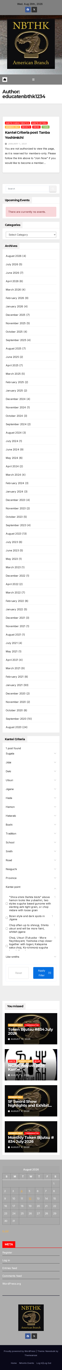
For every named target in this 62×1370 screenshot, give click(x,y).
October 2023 (14, 516)
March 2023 (13, 567)
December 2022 (15, 575)
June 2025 (12, 356)
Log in (6, 1260)
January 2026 (14, 306)
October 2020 (14, 710)
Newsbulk (50, 1351)
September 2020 (16, 718)
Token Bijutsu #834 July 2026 (30, 1031)
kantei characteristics (17, 123)
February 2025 (15, 382)
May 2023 (12, 558)
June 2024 (12, 449)
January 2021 (14, 685)
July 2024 (12, 441)
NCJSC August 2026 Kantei (26, 1067)
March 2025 (13, 373)
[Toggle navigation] (33, 79)
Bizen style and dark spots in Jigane (27, 917)
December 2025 (15, 314)
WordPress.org (11, 1283)
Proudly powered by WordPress (20, 1351)
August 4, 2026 (20, 1075)
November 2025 (16, 323)
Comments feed (12, 1275)
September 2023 (16, 525)
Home (14, 1363)
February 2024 (15, 483)
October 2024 (14, 415)
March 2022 (13, 592)
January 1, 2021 (17, 144)
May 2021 (12, 651)
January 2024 (14, 491)
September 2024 (16, 424)
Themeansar (30, 1355)
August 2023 (13, 533)
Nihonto (26, 127)
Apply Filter (44, 973)
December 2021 (15, 617)
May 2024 (12, 457)
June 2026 (12, 272)
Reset (18, 973)
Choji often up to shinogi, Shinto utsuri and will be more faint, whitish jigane (29, 928)
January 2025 (14, 390)
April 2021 (12, 659)
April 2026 (12, 281)
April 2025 (12, 365)
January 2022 (14, 609)
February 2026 (15, 298)
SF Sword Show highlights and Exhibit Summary (28, 1105)
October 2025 (14, 331)
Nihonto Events (26, 1363)
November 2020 (16, 701)
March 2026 (13, 289)
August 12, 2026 (21, 1039)
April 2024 (12, 466)
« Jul (5, 1231)
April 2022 (12, 584)
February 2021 (15, 676)
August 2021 (13, 634)
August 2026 (13, 256)
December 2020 (16, 693)
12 (30, 1198)
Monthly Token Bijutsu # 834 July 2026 (31, 1139)
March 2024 (13, 474)
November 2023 (16, 508)
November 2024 (16, 407)
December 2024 (16, 399)
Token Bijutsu (32, 1025)
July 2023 (12, 542)
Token (45, 127)
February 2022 (15, 601)
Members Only (12, 127)
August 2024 (14, 432)
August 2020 (13, 727)
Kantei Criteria (39, 123)
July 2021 (12, 643)
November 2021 (15, 626)
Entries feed (9, 1268)
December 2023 (15, 500)
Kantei (12, 1061)
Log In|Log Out (44, 1363)
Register (7, 1252)
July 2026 (12, 264)
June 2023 (12, 550)
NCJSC (37, 1061)
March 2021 (13, 668)
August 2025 (13, 348)
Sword (36, 127)
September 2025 (16, 340)
